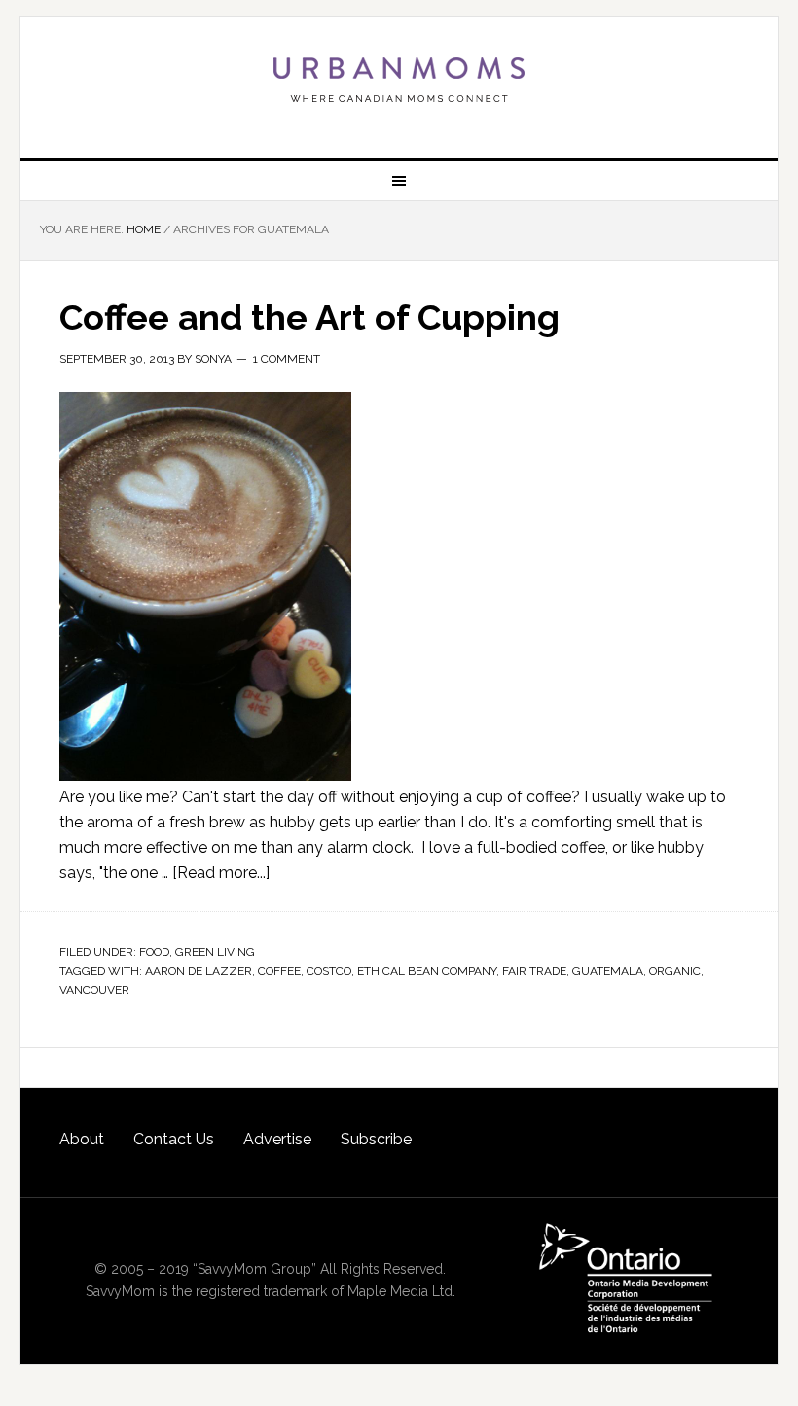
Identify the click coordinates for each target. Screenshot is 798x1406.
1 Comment (286, 359)
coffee (279, 971)
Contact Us (173, 1139)
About (81, 1139)
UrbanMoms (399, 79)
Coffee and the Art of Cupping (309, 317)
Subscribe (376, 1139)
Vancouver (94, 990)
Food (154, 952)
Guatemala (607, 971)
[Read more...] (221, 872)
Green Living (215, 952)
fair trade (534, 971)
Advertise (277, 1139)
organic (675, 971)
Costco (329, 971)
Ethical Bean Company (426, 971)
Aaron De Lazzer (198, 971)
